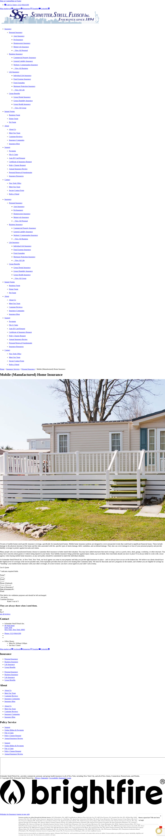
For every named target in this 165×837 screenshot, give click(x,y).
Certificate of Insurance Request (20, 162)
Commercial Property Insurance (24, 58)
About (6, 126)
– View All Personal (20, 50)
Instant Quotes (9, 111)
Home (2, 369)
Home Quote (13, 119)
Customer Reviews (15, 137)
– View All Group (19, 108)
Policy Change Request (17, 165)
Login (69, 778)
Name (2, 575)
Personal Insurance (15, 32)
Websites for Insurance (15, 814)
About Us (12, 129)
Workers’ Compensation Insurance (25, 65)
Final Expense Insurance (22, 79)
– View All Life (19, 90)
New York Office (15, 183)
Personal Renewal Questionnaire (20, 172)
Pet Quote (12, 122)
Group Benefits (14, 93)
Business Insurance (16, 54)
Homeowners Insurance (21, 43)
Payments (12, 151)
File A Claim (13, 154)
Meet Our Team (14, 133)
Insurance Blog (14, 144)
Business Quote (14, 115)
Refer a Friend (14, 194)
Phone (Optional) (6, 583)
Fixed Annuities (19, 83)
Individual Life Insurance (22, 76)
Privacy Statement (41, 778)
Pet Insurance (18, 40)
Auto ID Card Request (17, 158)
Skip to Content (5, 1)
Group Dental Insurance (22, 97)
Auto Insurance (18, 36)
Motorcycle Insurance (21, 47)
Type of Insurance (7, 587)
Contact (7, 180)
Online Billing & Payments (14, 730)
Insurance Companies (16, 140)
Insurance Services (13, 369)
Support (7, 147)
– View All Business (20, 68)
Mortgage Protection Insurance (24, 86)
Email (2, 579)
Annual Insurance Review (18, 169)
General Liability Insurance (23, 61)
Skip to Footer (16, 1)
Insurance (7, 29)
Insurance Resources (16, 176)
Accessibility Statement (57, 778)
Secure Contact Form (16, 190)
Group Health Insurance (22, 104)
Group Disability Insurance (23, 101)
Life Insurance (14, 72)
